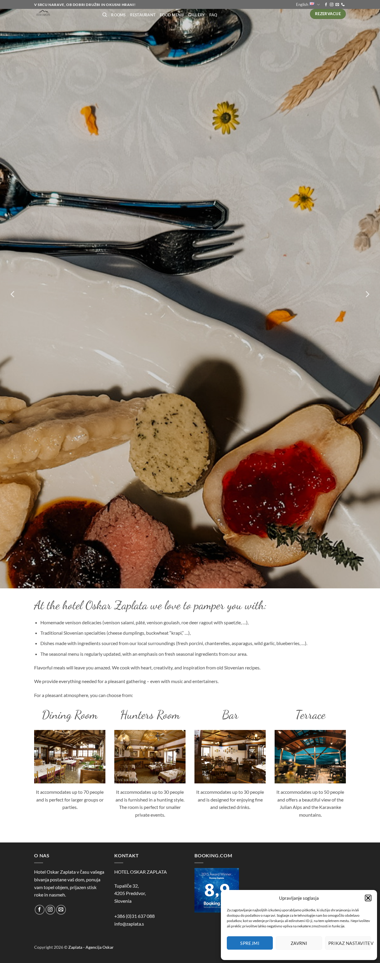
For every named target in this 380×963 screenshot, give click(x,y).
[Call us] (343, 5)
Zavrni (299, 943)
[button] (368, 898)
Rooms (118, 14)
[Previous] (13, 294)
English (302, 4)
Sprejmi (249, 943)
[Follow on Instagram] (331, 5)
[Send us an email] (337, 5)
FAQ (213, 14)
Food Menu (171, 14)
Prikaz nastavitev (349, 943)
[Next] (367, 294)
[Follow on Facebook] (326, 5)
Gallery (196, 14)
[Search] (104, 14)
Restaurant (143, 14)
